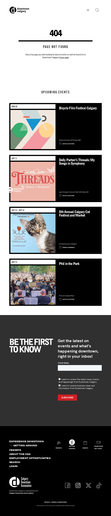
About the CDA (20, 454)
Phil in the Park (69, 264)
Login (13, 466)
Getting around (25, 445)
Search (14, 462)
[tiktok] (99, 484)
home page (64, 57)
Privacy (47, 502)
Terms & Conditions (59, 502)
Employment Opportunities (29, 458)
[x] (88, 484)
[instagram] (78, 484)
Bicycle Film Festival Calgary (78, 108)
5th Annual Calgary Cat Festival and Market (74, 213)
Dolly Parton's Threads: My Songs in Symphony (77, 162)
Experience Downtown (26, 441)
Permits (15, 450)
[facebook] (68, 484)
